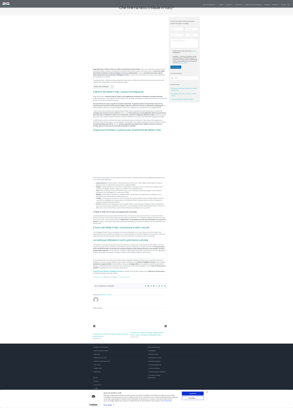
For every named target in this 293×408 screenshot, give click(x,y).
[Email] (164, 285)
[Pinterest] (162, 285)
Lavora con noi (97, 384)
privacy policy (183, 63)
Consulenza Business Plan (155, 364)
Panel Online (97, 371)
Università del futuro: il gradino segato (182, 99)
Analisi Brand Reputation (155, 361)
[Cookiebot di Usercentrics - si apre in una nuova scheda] (93, 405)
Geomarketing (152, 350)
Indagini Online (97, 368)
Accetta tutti (193, 393)
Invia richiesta (176, 67)
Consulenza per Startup (154, 375)
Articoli (118, 277)
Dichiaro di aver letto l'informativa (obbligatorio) (184, 51)
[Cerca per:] (184, 78)
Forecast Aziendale (153, 354)
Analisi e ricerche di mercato (101, 350)
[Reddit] (151, 285)
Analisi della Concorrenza (155, 357)
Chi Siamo (96, 381)
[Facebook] (145, 285)
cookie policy (168, 400)
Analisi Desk (97, 354)
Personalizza (191, 398)
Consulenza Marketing (154, 368)
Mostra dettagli (108, 405)
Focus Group (97, 364)
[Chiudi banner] (207, 392)
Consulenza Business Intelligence (157, 371)
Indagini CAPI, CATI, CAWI (100, 357)
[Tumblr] (159, 285)
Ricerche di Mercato (125, 277)
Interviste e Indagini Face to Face (102, 361)
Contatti (96, 388)
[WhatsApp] (156, 285)
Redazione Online (98, 277)
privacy (194, 51)
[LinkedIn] (153, 285)
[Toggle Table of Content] (111, 86)
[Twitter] (148, 285)
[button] (288, 5)
